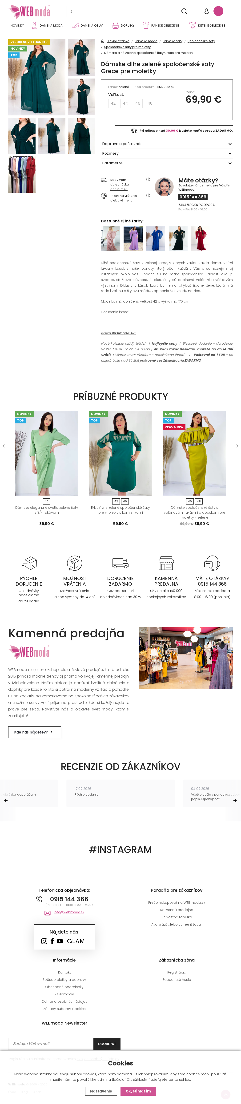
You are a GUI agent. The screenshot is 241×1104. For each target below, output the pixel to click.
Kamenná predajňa (176, 909)
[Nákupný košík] (218, 11)
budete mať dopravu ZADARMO (205, 130)
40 (46, 501)
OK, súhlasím (138, 1091)
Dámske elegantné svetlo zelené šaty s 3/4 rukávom (46, 510)
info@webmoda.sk (69, 912)
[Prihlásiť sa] (207, 11)
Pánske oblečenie (165, 25)
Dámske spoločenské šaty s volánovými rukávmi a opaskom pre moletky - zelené (194, 512)
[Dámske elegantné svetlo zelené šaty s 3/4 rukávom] (46, 453)
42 (113, 103)
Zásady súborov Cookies (64, 1008)
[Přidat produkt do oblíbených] (72, 490)
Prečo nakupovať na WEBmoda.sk (176, 902)
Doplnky (127, 25)
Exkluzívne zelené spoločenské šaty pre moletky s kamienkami (120, 510)
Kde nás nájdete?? (31, 732)
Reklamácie (64, 994)
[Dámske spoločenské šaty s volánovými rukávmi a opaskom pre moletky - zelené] (194, 453)
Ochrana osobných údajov (64, 1001)
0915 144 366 (193, 197)
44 (125, 103)
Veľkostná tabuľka (176, 917)
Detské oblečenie (211, 25)
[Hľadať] (184, 11)
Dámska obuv (92, 25)
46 (137, 103)
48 (150, 103)
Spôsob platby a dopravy (64, 979)
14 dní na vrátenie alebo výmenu (123, 198)
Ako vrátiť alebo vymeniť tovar (176, 924)
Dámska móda (51, 25)
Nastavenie (101, 1091)
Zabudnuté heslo (176, 979)
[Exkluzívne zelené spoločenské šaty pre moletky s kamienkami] (120, 453)
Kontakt (64, 972)
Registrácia (176, 972)
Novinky (17, 25)
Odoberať (107, 1043)
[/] (29, 562)
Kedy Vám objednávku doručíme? (119, 184)
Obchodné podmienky (64, 987)
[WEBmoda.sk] (44, 942)
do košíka (45, 490)
